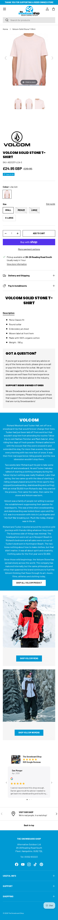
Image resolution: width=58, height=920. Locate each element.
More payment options (29, 249)
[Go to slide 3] (31, 799)
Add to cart (39, 233)
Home (5, 29)
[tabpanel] (29, 331)
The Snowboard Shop (16, 913)
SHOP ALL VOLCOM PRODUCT (29, 583)
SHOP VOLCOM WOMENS (29, 732)
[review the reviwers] (12, 779)
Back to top (29, 825)
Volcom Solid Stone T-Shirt (23, 29)
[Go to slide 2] (29, 799)
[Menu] (4, 9)
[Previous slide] (5, 58)
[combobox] (29, 20)
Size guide (50, 204)
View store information (17, 264)
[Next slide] (52, 58)
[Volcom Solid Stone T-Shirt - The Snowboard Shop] (18, 104)
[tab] (8, 313)
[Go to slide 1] (27, 799)
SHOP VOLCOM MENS (29, 658)
